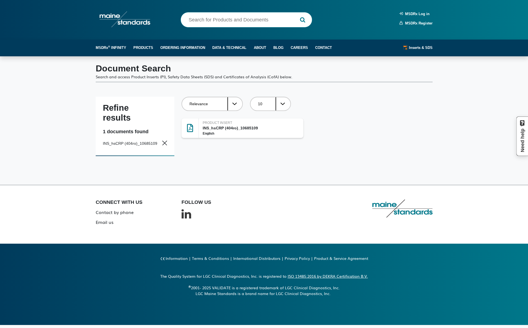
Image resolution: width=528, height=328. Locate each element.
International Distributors (256, 258)
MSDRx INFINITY (111, 47)
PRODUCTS (143, 48)
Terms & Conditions (210, 258)
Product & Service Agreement (341, 258)
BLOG (278, 48)
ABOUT (260, 48)
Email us (105, 222)
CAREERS (299, 48)
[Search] (302, 20)
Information (177, 258)
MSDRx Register (418, 23)
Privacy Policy (297, 258)
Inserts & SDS (420, 48)
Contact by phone (115, 212)
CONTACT (323, 48)
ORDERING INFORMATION (182, 48)
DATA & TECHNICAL (229, 48)
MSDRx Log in (416, 14)
